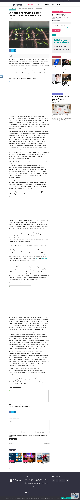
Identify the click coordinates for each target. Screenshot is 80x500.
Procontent (16, 406)
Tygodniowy (63, 25)
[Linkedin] (15, 50)
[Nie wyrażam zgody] (78, 498)
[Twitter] (70, 1)
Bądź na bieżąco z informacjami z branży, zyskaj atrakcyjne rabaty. (60, 18)
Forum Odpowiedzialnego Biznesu (33, 404)
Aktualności (16, 8)
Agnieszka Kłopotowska (16, 404)
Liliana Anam (11, 406)
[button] (66, 4)
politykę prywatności (66, 27)
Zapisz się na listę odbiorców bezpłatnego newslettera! (59, 15)
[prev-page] (9, 468)
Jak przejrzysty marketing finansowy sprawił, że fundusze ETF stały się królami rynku (60, 99)
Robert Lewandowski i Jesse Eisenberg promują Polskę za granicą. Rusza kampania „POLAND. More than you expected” (66, 69)
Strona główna (11, 8)
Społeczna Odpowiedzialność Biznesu (25, 406)
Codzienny (56, 25)
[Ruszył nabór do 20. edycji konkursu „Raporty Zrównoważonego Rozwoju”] (15, 457)
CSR (21, 404)
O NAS (26, 476)
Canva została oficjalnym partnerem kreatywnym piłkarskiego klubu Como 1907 (66, 84)
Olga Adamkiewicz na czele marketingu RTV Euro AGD (56, 82)
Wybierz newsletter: (56, 20)
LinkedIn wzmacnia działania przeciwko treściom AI (56, 66)
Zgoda (63, 498)
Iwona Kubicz (43, 404)
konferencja (44, 258)
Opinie (20, 8)
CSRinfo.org (25, 404)
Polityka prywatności (70, 498)
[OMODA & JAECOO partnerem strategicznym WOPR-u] (43, 457)
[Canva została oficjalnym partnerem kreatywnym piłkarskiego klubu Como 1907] (66, 77)
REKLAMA (27, 489)
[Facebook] (66, 1)
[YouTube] (67, 480)
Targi (36, 258)
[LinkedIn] (64, 1)
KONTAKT (27, 492)
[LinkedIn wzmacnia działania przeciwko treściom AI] (56, 62)
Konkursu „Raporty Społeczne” (40, 251)
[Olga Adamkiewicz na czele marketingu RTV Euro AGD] (56, 77)
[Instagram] (68, 1)
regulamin (59, 27)
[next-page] (11, 468)
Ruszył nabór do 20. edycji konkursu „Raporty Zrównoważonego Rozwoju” (14, 463)
